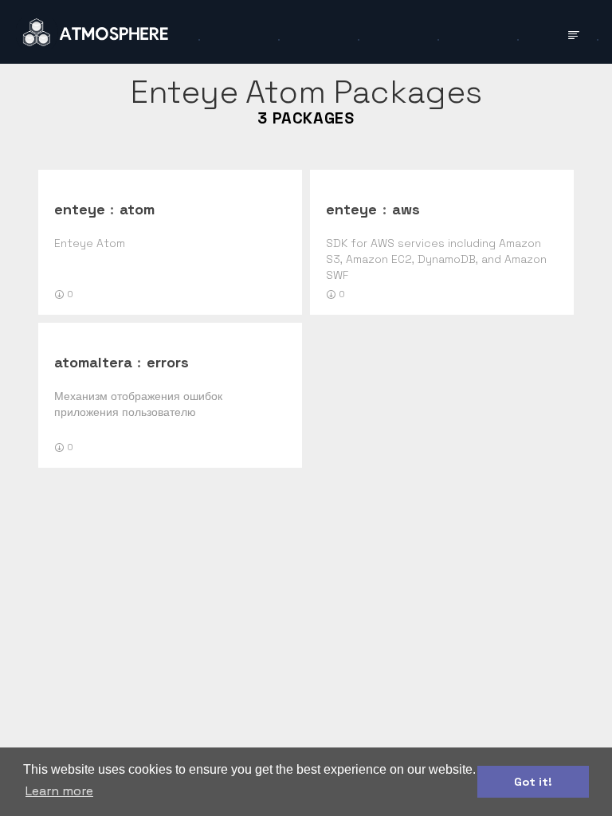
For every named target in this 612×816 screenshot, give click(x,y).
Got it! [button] (533, 782)
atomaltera (93, 362)
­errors (168, 362)
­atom (137, 209)
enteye (79, 209)
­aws (406, 209)
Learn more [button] (59, 791)
